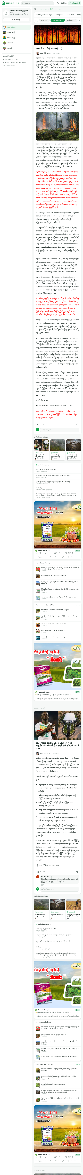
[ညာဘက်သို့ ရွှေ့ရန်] (78, 20)
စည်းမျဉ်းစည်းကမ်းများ (9, 62)
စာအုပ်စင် (10, 42)
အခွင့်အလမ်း (71, 20)
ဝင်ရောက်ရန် (17, 19)
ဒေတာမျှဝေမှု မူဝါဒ (21, 62)
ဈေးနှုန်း (10, 48)
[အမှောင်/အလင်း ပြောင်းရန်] (58, 3)
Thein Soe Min (45, 753)
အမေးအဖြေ (11, 32)
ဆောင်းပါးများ (11, 27)
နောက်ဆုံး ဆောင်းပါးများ (44, 14)
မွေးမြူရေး (70, 14)
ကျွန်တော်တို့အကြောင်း (8, 56)
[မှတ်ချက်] (44, 424)
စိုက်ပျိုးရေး (59, 14)
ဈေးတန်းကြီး (11, 37)
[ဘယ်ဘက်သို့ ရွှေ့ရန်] (37, 20)
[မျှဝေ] (77, 424)
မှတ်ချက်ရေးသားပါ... (48, 430)
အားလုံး (78, 605)
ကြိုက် (42, 885)
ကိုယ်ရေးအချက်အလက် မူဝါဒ (10, 59)
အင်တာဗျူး (44, 20)
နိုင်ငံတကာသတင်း (55, 9)
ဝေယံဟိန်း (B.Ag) (45, 53)
